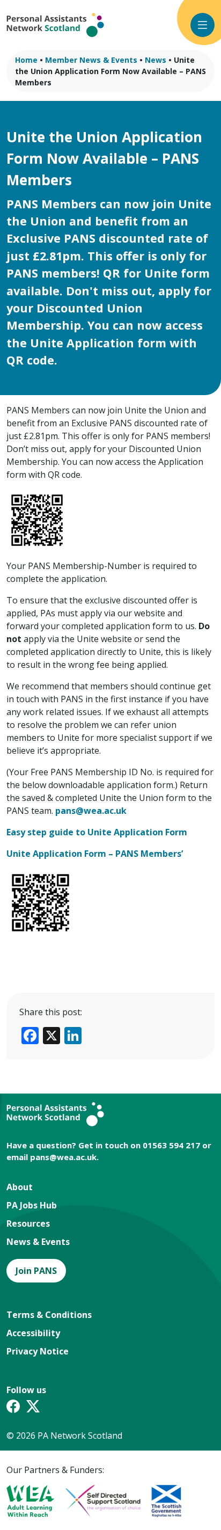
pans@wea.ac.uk (63, 1157)
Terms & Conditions (49, 1315)
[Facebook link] (13, 1408)
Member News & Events (91, 60)
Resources (28, 1223)
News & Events (38, 1242)
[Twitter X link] (33, 1408)
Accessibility (33, 1333)
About (19, 1187)
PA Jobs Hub (31, 1205)
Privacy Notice (37, 1351)
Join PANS (36, 1271)
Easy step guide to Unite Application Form (96, 832)
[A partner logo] (35, 1501)
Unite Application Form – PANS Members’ (94, 853)
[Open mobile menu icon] (202, 25)
